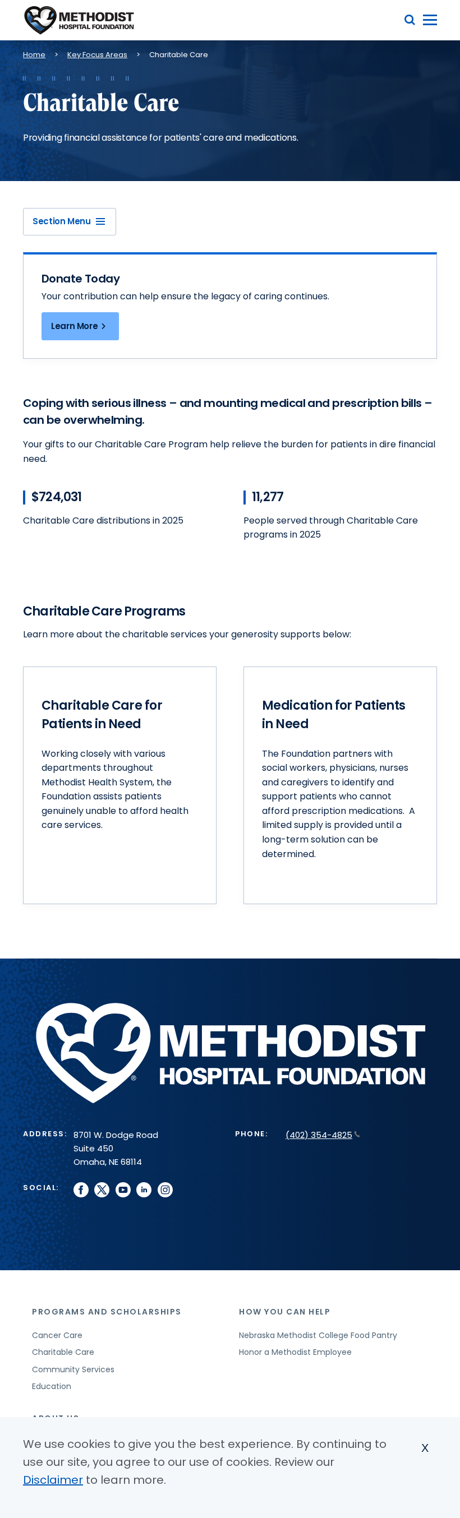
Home (34, 54)
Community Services (73, 1369)
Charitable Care (63, 1352)
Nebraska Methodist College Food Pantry (318, 1335)
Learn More (74, 326)
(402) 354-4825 (319, 1135)
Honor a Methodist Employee (295, 1352)
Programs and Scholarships (107, 1311)
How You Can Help (284, 1311)
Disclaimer (53, 1480)
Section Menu (62, 221)
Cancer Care (57, 1335)
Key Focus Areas (97, 54)
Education (51, 1386)
